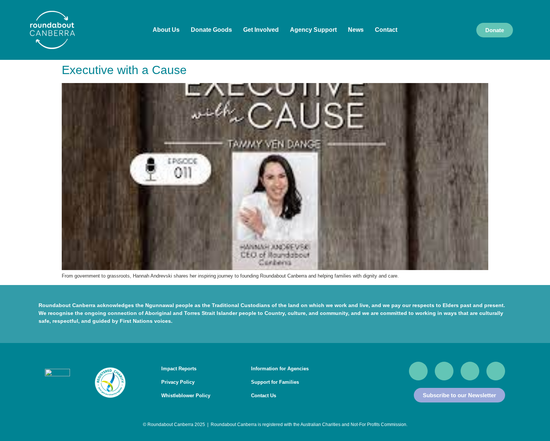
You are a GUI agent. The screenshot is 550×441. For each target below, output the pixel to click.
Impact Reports (178, 368)
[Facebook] (418, 371)
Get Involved (261, 30)
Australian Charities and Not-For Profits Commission (353, 424)
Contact (386, 30)
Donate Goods (211, 30)
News (356, 30)
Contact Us (263, 395)
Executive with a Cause (124, 70)
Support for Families (275, 382)
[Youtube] (444, 371)
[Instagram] (470, 371)
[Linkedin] (495, 371)
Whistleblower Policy (185, 395)
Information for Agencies (280, 368)
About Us (166, 30)
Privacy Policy (178, 382)
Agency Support (313, 30)
